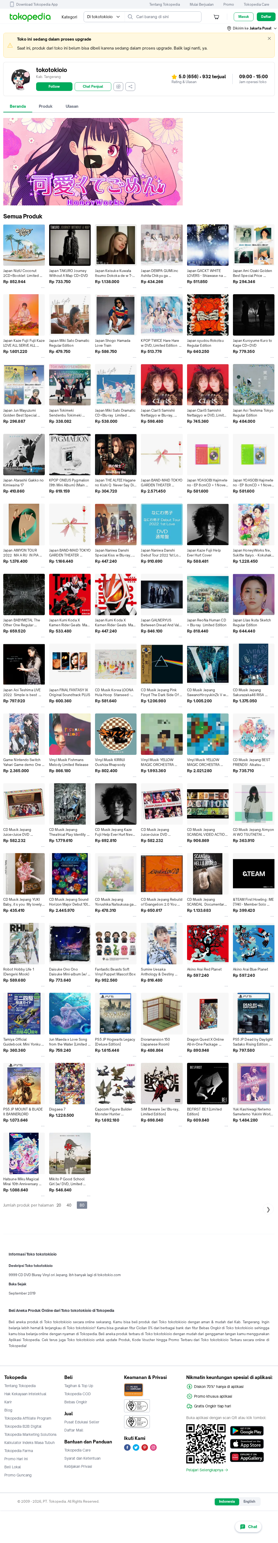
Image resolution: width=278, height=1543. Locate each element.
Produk (46, 106)
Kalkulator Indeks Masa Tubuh (29, 1442)
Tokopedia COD (77, 1394)
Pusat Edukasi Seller (81, 1422)
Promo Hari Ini (16, 1459)
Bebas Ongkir (75, 1402)
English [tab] (249, 1501)
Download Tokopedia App (37, 4)
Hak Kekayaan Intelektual (25, 1394)
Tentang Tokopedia (164, 4)
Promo (228, 4)
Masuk (243, 17)
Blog (8, 1410)
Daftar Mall (73, 1430)
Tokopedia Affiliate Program (27, 1418)
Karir (8, 1402)
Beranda (18, 106)
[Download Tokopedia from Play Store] (247, 1431)
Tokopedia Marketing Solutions (30, 1434)
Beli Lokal (12, 1467)
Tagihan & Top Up (78, 1386)
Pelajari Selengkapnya (204, 1470)
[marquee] (139, 45)
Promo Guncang (17, 1475)
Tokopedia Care (256, 4)
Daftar (266, 17)
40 (69, 1205)
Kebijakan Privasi (78, 1466)
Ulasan (72, 106)
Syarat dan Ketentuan (82, 1458)
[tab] (17, 106)
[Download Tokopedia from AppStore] (247, 1444)
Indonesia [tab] (227, 1501)
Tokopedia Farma (18, 1451)
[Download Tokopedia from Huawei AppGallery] (247, 1457)
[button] (252, 28)
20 (58, 1205)
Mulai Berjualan (202, 4)
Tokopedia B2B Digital (23, 1426)
